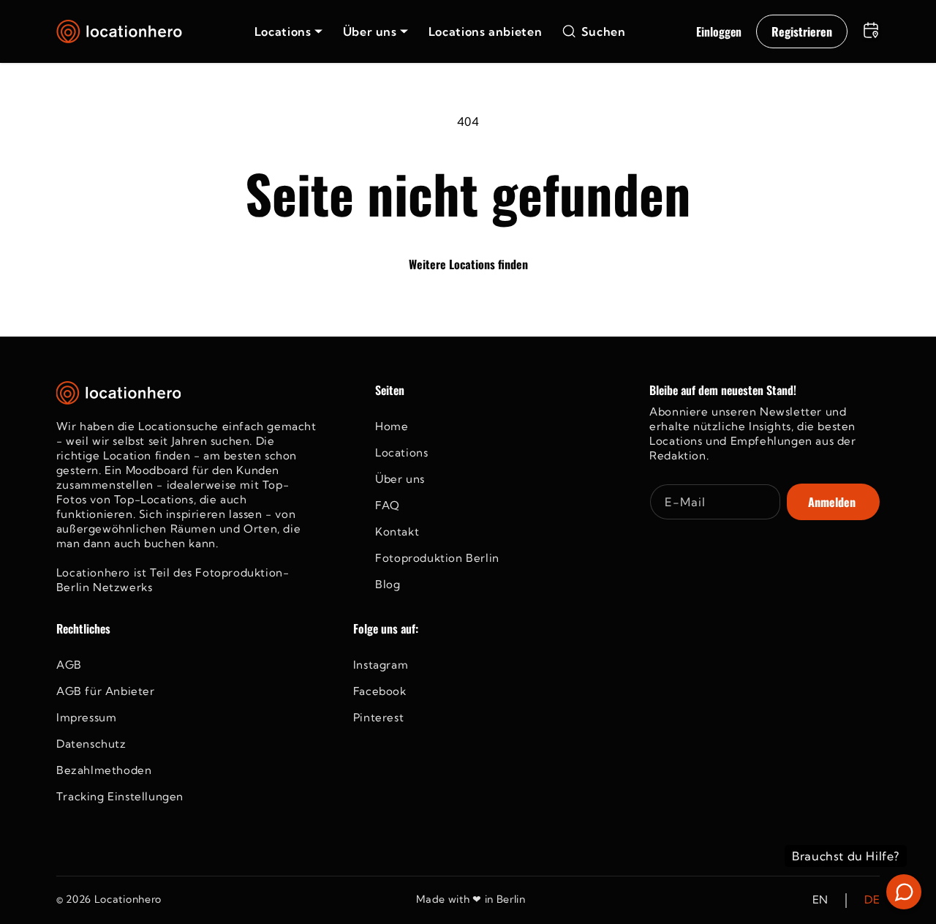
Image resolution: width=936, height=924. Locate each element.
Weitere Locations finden (468, 264)
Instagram (380, 665)
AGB (69, 665)
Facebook (380, 691)
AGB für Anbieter (105, 691)
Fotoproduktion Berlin (437, 558)
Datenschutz (91, 744)
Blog (387, 584)
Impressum (86, 717)
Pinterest (378, 717)
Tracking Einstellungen (120, 796)
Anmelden (832, 502)
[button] (288, 31)
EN (820, 900)
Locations (401, 452)
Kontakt (397, 531)
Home (391, 426)
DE (872, 900)
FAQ (387, 505)
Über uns (400, 479)
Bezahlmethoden (103, 770)
